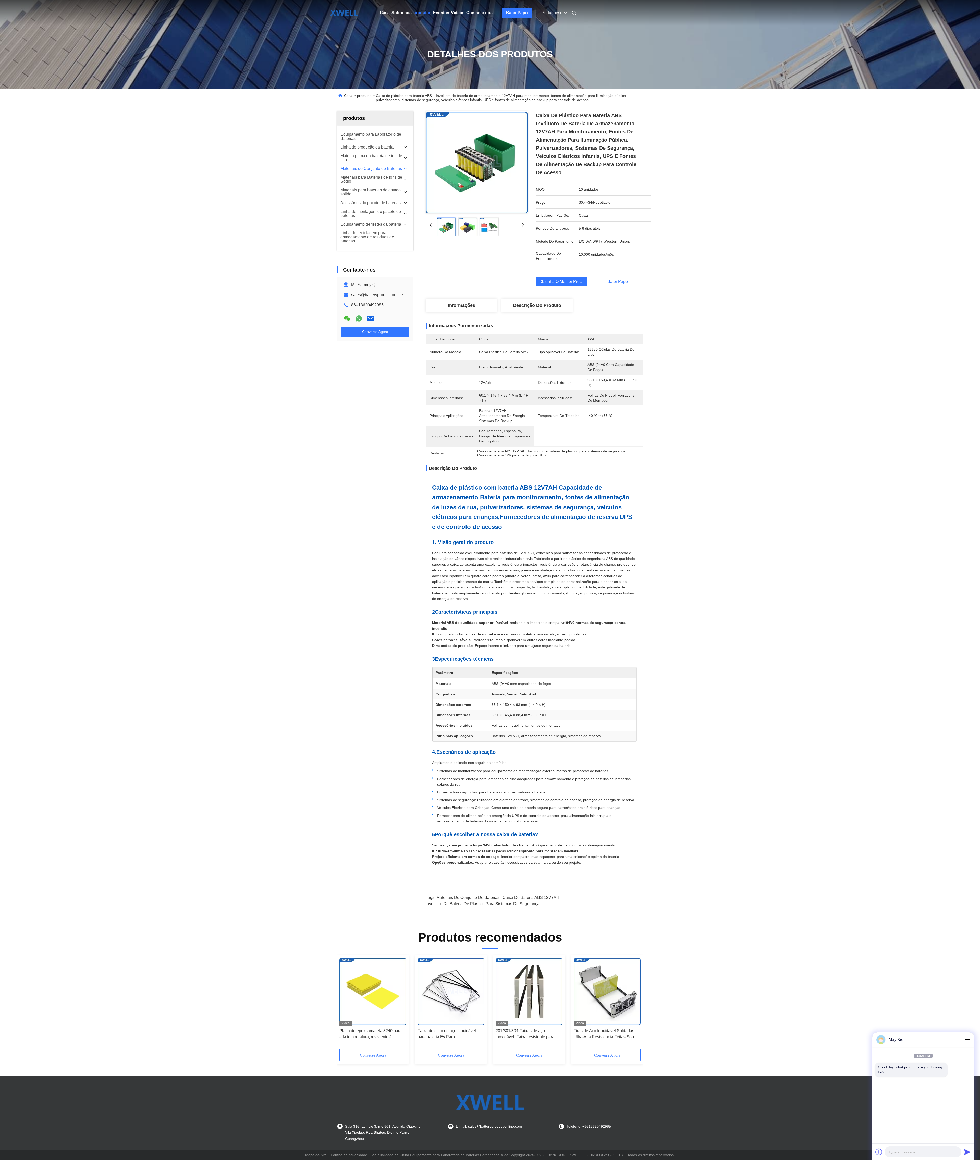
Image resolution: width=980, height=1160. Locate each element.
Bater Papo (517, 12)
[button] (346, 1003)
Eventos (441, 12)
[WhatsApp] (359, 318)
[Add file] (879, 1151)
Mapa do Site (316, 1155)
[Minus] (967, 1039)
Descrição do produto (537, 305)
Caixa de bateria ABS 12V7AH (531, 897)
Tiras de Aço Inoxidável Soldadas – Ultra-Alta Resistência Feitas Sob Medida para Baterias (606, 1034)
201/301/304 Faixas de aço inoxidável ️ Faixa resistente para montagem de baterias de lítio (525, 1034)
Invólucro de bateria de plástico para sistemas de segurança (483, 904)
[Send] (967, 1151)
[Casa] (344, 12)
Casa (385, 12)
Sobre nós (401, 12)
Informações (461, 305)
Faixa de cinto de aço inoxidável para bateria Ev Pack (447, 1034)
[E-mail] (370, 318)
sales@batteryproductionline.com (381, 295)
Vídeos (457, 12)
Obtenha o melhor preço (561, 282)
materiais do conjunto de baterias (467, 897)
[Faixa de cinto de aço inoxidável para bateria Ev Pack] (451, 991)
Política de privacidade (349, 1155)
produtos (422, 12)
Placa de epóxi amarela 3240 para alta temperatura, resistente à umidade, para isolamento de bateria (372, 1034)
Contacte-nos (479, 12)
